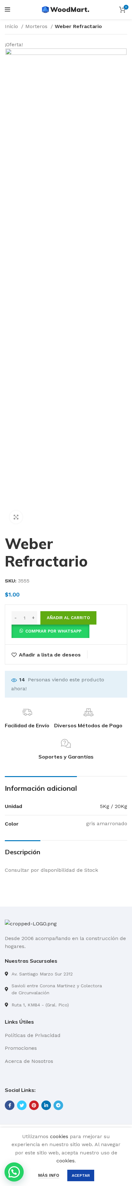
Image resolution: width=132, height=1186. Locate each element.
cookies (59, 1136)
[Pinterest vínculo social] (34, 1105)
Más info (48, 1175)
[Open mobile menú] (7, 9)
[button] (50, 631)
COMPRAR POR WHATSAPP (53, 631)
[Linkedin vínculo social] (46, 1105)
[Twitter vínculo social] (22, 1105)
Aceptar (81, 1175)
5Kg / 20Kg (113, 806)
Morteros (37, 26)
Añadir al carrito (68, 617)
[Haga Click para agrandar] (16, 517)
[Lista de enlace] (66, 973)
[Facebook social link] (9, 1105)
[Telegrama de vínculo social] (58, 1105)
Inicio (12, 26)
